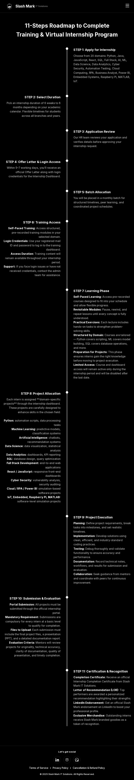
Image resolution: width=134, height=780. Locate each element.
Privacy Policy (60, 768)
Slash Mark (32, 6)
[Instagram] (67, 759)
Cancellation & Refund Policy (89, 768)
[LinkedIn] (57, 759)
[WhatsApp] (76, 759)
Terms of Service (38, 768)
